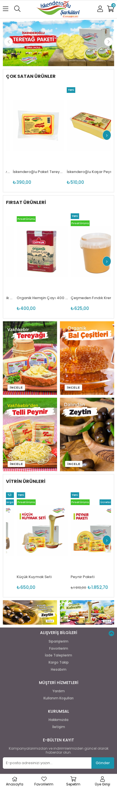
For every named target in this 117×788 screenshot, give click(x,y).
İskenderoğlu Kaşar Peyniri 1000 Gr (85, 171)
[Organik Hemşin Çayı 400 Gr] (32, 251)
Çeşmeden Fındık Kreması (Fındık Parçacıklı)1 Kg (86, 298)
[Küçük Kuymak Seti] (32, 530)
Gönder (103, 763)
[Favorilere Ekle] (32, 136)
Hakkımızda (58, 720)
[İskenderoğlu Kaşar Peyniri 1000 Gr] (85, 125)
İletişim (58, 727)
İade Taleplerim (58, 655)
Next (108, 41)
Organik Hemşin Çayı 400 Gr (32, 298)
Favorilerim (58, 649)
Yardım (59, 691)
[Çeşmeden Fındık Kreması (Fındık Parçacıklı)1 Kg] (86, 251)
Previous (8, 41)
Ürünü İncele (42, 136)
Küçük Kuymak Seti (24, 576)
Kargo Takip (59, 662)
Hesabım (58, 670)
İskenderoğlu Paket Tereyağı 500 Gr (31, 171)
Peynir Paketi (72, 576)
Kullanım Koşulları (58, 698)
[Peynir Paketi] (86, 530)
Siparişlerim (58, 641)
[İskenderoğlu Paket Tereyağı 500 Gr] (31, 125)
